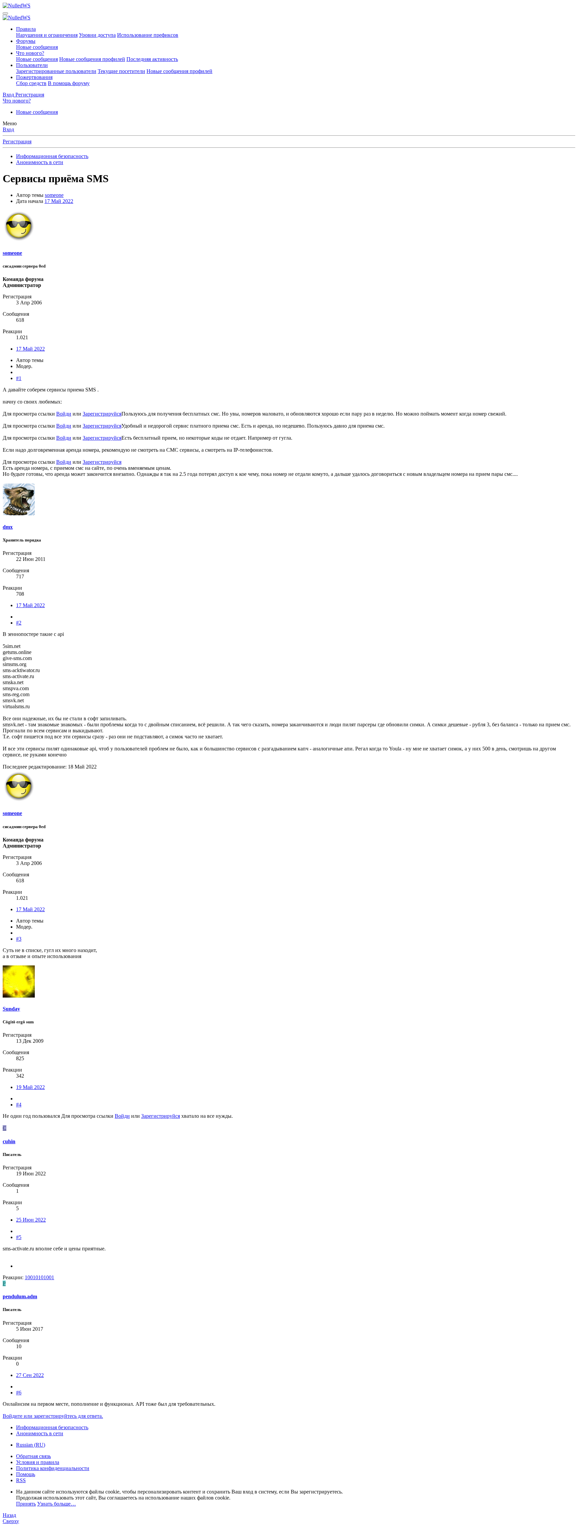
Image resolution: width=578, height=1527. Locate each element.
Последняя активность (152, 59)
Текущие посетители (121, 71)
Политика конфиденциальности (52, 1468)
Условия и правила (37, 1462)
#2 (18, 623)
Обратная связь (33, 1456)
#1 (18, 378)
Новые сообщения (37, 47)
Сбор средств (31, 83)
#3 (18, 939)
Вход (8, 129)
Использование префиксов (147, 35)
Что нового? (30, 53)
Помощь (25, 1474)
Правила (26, 29)
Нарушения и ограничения (47, 35)
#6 (18, 1392)
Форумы (25, 41)
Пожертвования (34, 77)
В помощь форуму (69, 83)
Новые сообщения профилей (92, 59)
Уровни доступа (97, 35)
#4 (18, 1104)
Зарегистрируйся (102, 414)
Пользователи (32, 65)
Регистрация (17, 141)
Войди (63, 414)
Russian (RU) (30, 1445)
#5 (18, 1237)
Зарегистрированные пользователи (56, 71)
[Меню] (5, 13)
